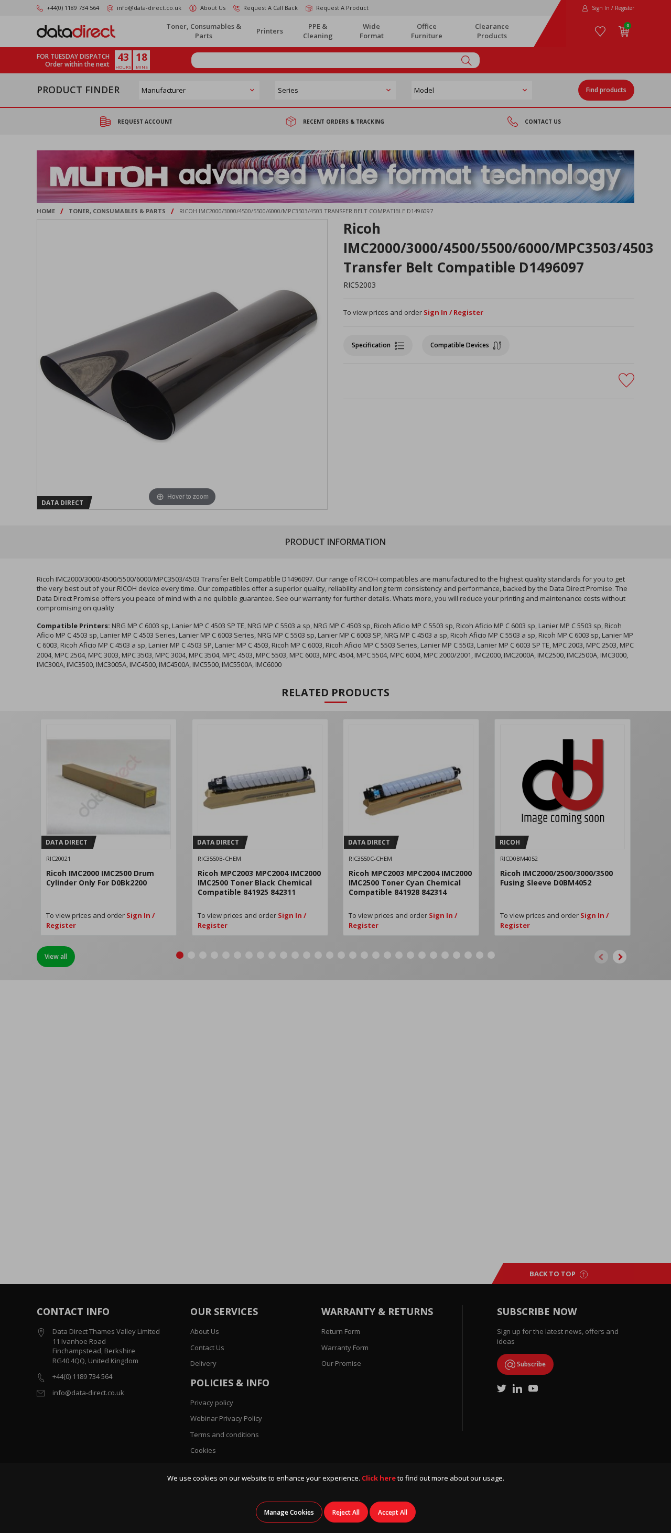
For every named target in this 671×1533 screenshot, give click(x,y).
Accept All (392, 1512)
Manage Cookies (289, 1512)
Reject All (346, 1512)
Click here (379, 1478)
